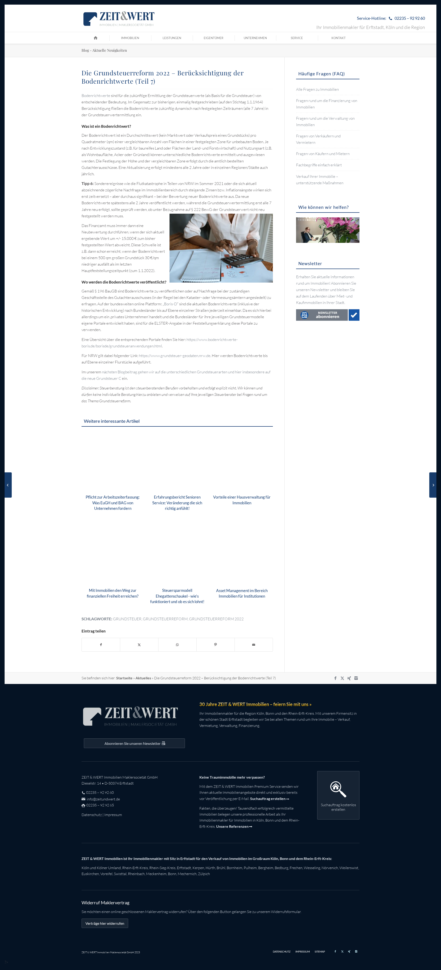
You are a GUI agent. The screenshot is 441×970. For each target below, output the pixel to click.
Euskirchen (90, 873)
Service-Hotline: (391, 18)
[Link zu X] (342, 678)
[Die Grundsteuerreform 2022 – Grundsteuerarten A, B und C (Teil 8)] (432, 485)
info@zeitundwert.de (103, 799)
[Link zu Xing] (349, 678)
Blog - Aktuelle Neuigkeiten (104, 50)
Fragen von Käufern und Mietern (323, 153)
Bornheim (234, 867)
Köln (85, 867)
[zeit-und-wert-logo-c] (119, 18)
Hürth (210, 867)
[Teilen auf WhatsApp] (177, 644)
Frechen (296, 867)
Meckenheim (156, 873)
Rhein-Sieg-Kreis (162, 867)
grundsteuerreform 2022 (216, 618)
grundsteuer (127, 618)
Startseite (124, 678)
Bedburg (281, 867)
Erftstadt (184, 867)
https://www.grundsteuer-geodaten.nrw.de (174, 355)
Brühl (221, 867)
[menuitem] (390, 18)
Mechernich (187, 873)
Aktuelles (143, 678)
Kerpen (198, 867)
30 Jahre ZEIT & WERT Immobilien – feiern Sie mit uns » (255, 704)
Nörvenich (330, 867)
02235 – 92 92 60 (100, 792)
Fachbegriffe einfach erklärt (319, 164)
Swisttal (120, 873)
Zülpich (204, 873)
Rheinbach (136, 873)
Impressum (113, 814)
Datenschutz (92, 814)
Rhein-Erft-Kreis (135, 867)
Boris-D (170, 303)
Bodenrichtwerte (96, 95)
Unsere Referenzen (232, 826)
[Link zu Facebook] (335, 678)
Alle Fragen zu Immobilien (317, 89)
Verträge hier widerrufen (104, 923)
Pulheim (250, 867)
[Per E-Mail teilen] (254, 644)
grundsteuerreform (165, 618)
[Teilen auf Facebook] (101, 644)
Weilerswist (348, 867)
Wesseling (312, 867)
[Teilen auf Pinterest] (216, 644)
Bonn (172, 873)
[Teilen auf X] (139, 644)
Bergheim (265, 867)
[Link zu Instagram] (356, 678)
